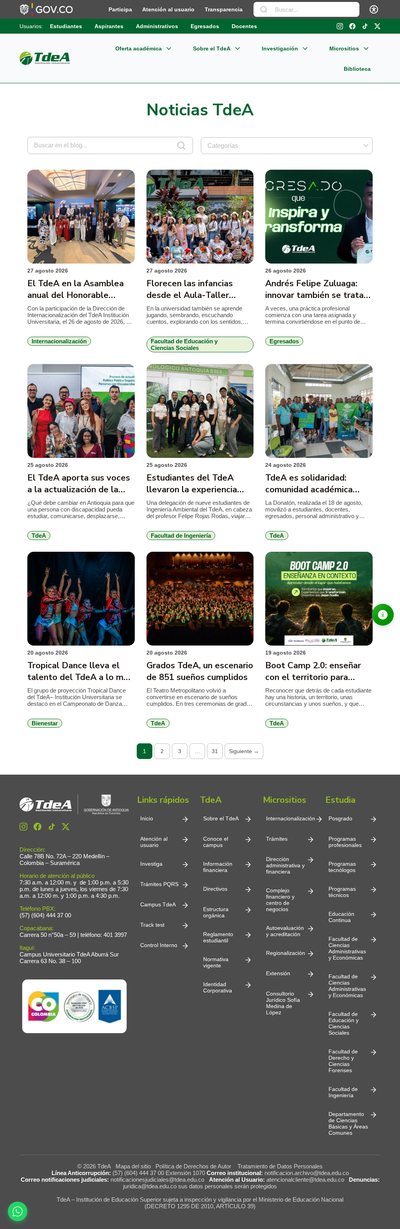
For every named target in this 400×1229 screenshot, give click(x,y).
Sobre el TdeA (211, 48)
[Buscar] (263, 9)
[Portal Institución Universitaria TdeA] (45, 58)
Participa (120, 9)
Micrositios (344, 48)
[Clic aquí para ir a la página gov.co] (46, 9)
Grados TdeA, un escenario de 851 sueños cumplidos (199, 671)
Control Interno (158, 945)
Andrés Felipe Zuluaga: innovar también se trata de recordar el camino (314, 289)
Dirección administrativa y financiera (285, 865)
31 (215, 751)
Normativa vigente (216, 962)
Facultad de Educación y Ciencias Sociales (344, 1023)
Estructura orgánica (216, 912)
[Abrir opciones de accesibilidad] (383, 615)
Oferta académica (138, 48)
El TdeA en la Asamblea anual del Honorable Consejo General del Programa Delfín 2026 (75, 289)
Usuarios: (31, 26)
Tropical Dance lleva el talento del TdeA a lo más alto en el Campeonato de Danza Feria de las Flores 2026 (79, 671)
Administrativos (157, 26)
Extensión (278, 973)
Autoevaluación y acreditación (285, 931)
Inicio (146, 818)
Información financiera (217, 867)
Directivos (215, 889)
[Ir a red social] (23, 827)
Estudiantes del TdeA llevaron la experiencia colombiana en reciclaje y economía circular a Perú (196, 483)
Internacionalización (290, 818)
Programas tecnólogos (342, 867)
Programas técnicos (342, 892)
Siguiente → (244, 751)
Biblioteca (357, 69)
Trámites (277, 839)
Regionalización (285, 953)
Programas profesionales (345, 842)
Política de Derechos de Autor (194, 1166)
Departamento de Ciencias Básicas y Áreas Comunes (348, 1123)
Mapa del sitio (133, 1166)
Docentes (244, 26)
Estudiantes (66, 26)
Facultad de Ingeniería (343, 1092)
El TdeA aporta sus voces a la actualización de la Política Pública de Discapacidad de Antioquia (80, 483)
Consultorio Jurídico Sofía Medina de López (283, 1002)
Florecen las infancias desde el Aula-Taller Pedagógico (189, 289)
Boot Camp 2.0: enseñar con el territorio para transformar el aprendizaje (318, 671)
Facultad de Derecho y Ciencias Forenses (343, 1060)
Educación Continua (341, 917)
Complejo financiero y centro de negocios (280, 899)
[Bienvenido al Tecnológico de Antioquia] (74, 804)
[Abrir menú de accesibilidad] (374, 9)
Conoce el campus (215, 842)
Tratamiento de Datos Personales (280, 1166)
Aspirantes (109, 26)
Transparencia (224, 9)
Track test (152, 925)
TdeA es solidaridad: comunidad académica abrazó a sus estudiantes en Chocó (315, 483)
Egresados (205, 26)
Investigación (280, 48)
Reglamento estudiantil (218, 937)
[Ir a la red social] (340, 26)
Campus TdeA (158, 904)
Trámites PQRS (159, 884)
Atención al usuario (168, 9)
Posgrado (340, 818)
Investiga (151, 864)
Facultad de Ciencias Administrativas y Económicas (347, 948)
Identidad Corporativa (217, 987)
